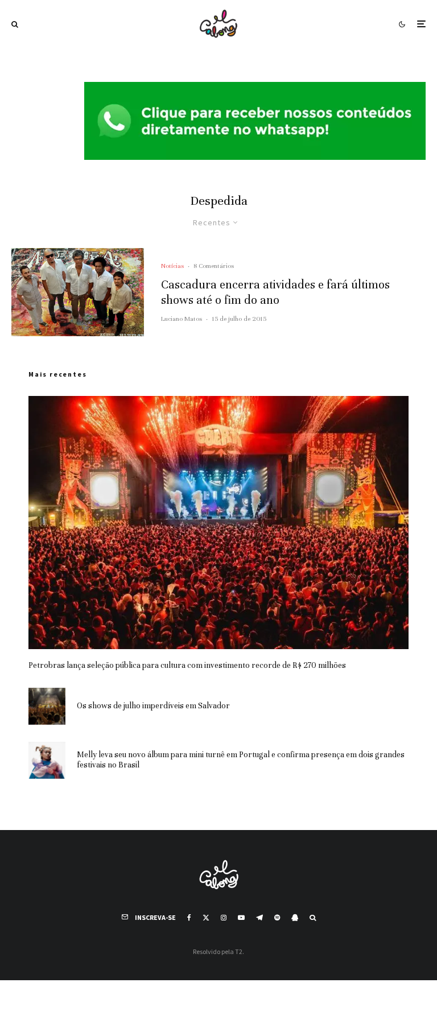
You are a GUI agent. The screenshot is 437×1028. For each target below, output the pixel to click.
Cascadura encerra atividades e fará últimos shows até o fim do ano (275, 292)
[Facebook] (189, 918)
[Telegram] (259, 918)
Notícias (172, 266)
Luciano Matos (181, 319)
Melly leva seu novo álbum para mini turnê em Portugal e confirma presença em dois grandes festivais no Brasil (241, 760)
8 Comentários (213, 266)
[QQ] (295, 918)
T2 (238, 951)
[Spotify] (277, 918)
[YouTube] (241, 918)
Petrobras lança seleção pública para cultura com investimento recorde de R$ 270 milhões (187, 665)
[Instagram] (223, 918)
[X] (206, 918)
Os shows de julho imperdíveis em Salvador (153, 706)
